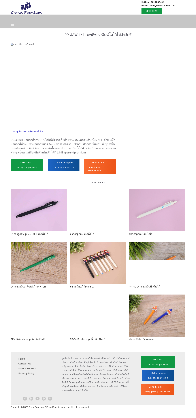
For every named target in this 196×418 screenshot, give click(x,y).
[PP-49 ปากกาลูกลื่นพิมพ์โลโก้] (157, 265)
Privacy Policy (26, 373)
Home (18, 19)
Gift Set (51, 19)
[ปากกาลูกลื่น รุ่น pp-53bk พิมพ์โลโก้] (39, 213)
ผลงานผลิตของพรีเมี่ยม (33, 131)
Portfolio (69, 19)
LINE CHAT (152, 11)
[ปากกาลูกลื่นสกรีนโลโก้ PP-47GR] (39, 265)
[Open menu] (12, 26)
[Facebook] (25, 399)
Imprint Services (27, 368)
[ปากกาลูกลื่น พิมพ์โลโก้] (98, 213)
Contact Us (88, 19)
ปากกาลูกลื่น (16, 131)
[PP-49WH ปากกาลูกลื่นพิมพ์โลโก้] (39, 318)
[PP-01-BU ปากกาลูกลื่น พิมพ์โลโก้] (98, 318)
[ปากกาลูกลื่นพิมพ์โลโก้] (157, 213)
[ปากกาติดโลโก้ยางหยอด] (98, 265)
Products (34, 19)
